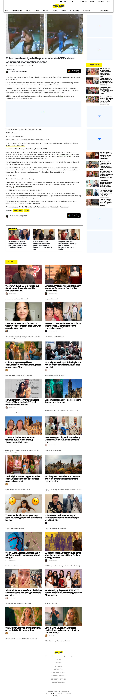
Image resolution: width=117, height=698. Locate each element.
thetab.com (55, 691)
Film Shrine (86, 10)
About (58, 663)
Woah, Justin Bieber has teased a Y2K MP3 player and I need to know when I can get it (22, 555)
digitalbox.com (60, 695)
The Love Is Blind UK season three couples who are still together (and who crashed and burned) (106, 100)
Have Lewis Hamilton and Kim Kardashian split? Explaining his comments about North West (106, 193)
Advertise (101, 1)
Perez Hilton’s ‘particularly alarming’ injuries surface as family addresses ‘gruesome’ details (106, 183)
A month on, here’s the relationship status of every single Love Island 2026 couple (106, 90)
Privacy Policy (58, 682)
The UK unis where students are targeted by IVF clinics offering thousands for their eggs (19, 439)
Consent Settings (58, 679)
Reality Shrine (74, 10)
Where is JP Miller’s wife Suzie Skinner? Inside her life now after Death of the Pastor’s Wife (63, 288)
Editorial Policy (58, 672)
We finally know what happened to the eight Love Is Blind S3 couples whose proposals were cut (22, 478)
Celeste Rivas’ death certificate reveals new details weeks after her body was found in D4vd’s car (42, 245)
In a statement (65, 154)
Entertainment (17, 10)
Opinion (55, 10)
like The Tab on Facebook (27, 207)
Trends (28, 10)
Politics (45, 10)
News (6, 10)
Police (8, 162)
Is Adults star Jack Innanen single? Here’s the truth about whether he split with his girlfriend (62, 517)
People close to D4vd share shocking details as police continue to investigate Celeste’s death (67, 245)
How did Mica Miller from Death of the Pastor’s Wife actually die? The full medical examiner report (22, 402)
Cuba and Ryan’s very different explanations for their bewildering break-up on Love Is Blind (23, 364)
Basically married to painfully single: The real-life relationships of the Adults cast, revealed (63, 364)
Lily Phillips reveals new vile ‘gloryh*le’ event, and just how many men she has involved (106, 202)
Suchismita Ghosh (16, 71)
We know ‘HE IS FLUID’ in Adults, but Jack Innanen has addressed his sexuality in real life (22, 288)
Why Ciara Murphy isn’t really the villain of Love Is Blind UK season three (23, 629)
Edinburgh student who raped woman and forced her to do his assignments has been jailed (62, 478)
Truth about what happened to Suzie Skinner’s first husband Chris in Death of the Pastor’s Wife (106, 165)
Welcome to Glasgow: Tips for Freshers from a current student (63, 401)
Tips (107, 1)
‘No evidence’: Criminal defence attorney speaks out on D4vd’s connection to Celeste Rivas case (17, 244)
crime (61, 96)
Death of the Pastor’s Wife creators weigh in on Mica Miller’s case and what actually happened (23, 325)
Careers (58, 666)
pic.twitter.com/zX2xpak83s (15, 145)
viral (58, 85)
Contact (92, 1)
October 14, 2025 (41, 149)
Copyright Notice (58, 676)
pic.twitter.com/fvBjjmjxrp (22, 187)
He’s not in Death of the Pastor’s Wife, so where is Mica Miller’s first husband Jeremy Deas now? (63, 325)
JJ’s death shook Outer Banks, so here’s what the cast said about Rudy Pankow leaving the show (63, 555)
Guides (63, 10)
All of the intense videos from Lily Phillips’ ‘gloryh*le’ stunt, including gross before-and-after (23, 592)
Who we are (83, 1)
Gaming (37, 10)
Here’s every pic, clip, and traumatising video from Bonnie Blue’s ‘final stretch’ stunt (62, 439)
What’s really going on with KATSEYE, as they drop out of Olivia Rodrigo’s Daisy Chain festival (63, 592)
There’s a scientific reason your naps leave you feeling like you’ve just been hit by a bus (23, 517)
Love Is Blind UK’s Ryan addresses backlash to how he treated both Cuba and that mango (62, 630)
